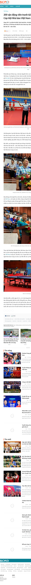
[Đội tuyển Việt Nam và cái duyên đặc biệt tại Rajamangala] (12, 520)
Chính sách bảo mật (3, 579)
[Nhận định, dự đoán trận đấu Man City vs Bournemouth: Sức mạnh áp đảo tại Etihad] (12, 416)
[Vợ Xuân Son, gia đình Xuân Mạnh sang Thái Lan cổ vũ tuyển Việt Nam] (12, 535)
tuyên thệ (25, 321)
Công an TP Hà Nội (27, 571)
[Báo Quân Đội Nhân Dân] (24, 460)
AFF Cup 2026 (3, 569)
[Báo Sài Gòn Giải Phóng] (23, 371)
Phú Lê (26, 567)
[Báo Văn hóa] (22, 344)
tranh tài (14, 321)
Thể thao (6, 11)
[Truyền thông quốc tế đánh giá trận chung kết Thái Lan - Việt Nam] (12, 373)
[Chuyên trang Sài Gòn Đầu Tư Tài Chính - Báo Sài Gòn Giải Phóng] (24, 400)
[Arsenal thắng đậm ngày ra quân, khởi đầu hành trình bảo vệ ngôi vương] (12, 476)
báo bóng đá (20, 571)
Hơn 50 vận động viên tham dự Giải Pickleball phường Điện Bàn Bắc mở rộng (11, 340)
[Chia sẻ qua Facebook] (5, 311)
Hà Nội (8, 78)
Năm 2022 (19, 321)
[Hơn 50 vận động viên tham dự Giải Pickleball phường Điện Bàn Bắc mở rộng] (11, 333)
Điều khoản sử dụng (3, 578)
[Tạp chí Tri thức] (23, 357)
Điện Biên (8, 315)
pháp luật (2, 564)
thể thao (8, 199)
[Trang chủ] (4, 2)
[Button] (9, 31)
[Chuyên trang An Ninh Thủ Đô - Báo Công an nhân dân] (23, 384)
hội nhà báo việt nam (9, 319)
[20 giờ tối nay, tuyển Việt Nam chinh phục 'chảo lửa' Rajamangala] (12, 401)
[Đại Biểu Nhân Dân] (6, 31)
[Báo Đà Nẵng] (5, 344)
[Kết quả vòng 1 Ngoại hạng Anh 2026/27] (12, 549)
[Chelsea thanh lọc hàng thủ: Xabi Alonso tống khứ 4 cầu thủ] (12, 505)
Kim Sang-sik (14, 564)
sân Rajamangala (10, 569)
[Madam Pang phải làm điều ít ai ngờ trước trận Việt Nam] (12, 358)
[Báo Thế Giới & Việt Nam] (23, 414)
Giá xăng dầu (8, 564)
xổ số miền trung (4, 571)
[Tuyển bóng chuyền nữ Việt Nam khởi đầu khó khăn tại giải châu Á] (12, 430)
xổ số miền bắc (17, 569)
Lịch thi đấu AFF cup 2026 (11, 567)
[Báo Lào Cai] (23, 446)
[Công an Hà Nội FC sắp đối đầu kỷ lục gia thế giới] (12, 387)
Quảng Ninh (3, 567)
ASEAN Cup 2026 (21, 564)
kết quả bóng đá (20, 567)
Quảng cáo (1, 580)
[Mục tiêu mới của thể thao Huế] (12, 491)
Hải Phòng (10, 571)
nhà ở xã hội (27, 564)
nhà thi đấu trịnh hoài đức (20, 319)
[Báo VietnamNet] (23, 504)
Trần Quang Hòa (8, 321)
